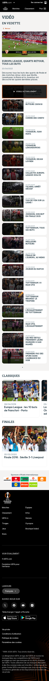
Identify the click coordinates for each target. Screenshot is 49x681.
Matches (5, 508)
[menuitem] (16, 8)
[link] (16, 8)
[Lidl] (16, 484)
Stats (4, 534)
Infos (28, 513)
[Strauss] (16, 479)
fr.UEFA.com (7, 559)
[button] (42, 8)
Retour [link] (7, 28)
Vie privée (6, 629)
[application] (24, 44)
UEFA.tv (5, 518)
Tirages (5, 523)
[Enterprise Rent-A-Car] (24, 479)
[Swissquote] (33, 479)
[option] (24, 91)
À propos (29, 523)
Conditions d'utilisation (11, 634)
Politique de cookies (10, 638)
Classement (7, 513)
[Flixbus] (33, 484)
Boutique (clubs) (32, 529)
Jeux (4, 529)
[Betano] (24, 484)
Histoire (29, 518)
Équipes (29, 508)
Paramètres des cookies (12, 642)
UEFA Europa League (5, 8)
